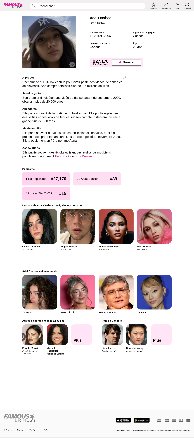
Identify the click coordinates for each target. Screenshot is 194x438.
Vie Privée (34, 430)
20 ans (137, 47)
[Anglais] (159, 420)
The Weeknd (85, 156)
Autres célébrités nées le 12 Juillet (43, 320)
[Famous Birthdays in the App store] (123, 420)
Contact (20, 430)
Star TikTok (97, 23)
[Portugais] (174, 420)
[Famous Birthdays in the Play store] (142, 420)
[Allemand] (188, 420)
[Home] (49, 418)
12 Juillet (96, 36)
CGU (46, 430)
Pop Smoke (63, 156)
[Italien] (181, 420)
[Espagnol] (167, 420)
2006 (107, 36)
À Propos (8, 430)
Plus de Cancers (112, 320)
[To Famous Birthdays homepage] (13, 5)
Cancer (138, 36)
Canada (95, 47)
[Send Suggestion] (125, 78)
